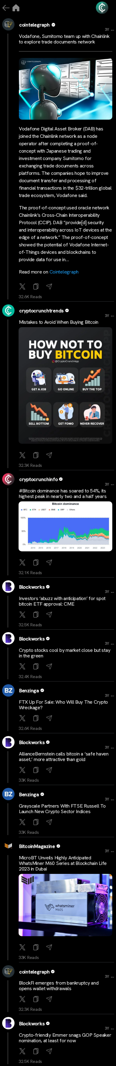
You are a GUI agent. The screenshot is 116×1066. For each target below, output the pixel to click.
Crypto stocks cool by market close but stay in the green (64, 653)
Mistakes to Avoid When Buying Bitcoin (58, 322)
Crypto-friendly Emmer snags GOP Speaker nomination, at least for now (65, 1038)
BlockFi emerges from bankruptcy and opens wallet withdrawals (59, 986)
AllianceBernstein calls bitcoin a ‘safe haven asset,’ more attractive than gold (64, 757)
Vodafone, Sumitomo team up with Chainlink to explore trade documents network (64, 39)
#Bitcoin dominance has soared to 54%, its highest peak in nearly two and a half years (62, 494)
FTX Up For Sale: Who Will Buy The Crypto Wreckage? (63, 705)
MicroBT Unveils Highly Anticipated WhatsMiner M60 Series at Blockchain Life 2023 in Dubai (63, 863)
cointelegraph (34, 25)
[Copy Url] (36, 455)
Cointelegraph (64, 272)
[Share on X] (23, 287)
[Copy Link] (36, 287)
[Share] (50, 287)
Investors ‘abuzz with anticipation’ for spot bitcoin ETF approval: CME (62, 601)
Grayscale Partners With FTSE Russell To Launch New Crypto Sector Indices (62, 809)
